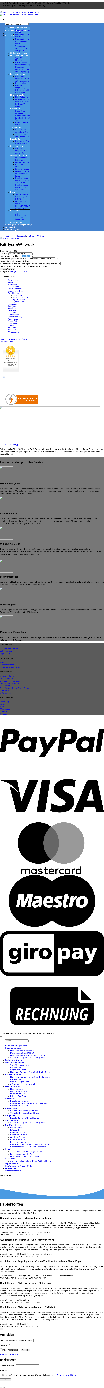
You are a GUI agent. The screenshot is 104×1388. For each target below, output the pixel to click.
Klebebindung (21, 62)
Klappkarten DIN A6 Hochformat (24, 1118)
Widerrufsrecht (7, 665)
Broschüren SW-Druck (20, 1106)
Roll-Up (11, 325)
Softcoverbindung (22, 65)
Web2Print (12, 330)
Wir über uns (6, 651)
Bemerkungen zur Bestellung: (13, 266)
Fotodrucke (20, 160)
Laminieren (15, 192)
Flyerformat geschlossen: (11, 259)
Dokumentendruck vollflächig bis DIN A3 (23, 41)
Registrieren (5, 1380)
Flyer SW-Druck (22, 102)
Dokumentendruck (18, 28)
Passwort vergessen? (9, 1354)
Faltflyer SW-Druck (36, 236)
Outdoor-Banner (22, 169)
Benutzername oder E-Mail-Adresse (16, 1340)
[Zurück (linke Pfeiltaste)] (1, 1387)
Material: (4, 254)
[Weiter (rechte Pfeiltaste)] (4, 1387)
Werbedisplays (13, 332)
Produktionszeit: (7, 261)
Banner (10, 282)
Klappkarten (15, 139)
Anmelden (25, 1350)
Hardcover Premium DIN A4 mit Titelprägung (22, 69)
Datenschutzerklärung (10, 667)
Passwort (5, 1345)
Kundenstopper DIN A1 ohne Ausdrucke (21, 187)
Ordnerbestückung (18, 53)
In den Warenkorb (7, 269)
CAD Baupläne (16, 146)
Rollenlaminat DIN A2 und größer (24, 1156)
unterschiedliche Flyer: (10, 256)
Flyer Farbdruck (21, 97)
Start (6, 236)
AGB (2, 662)
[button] (18, 25)
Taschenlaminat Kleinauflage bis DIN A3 (21, 197)
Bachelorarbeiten (17, 74)
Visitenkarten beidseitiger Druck (24, 1113)
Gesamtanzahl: (7, 251)
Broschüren (15, 109)
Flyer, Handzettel (17, 95)
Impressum (5, 654)
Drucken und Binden (19, 56)
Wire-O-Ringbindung (19, 1065)
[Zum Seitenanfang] (1, 1036)
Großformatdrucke (18, 155)
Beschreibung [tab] (11, 445)
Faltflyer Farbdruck (22, 99)
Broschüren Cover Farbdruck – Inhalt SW (22, 118)
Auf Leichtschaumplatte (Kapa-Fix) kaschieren (30, 1161)
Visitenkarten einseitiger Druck (24, 1111)
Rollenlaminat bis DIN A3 (21, 1154)
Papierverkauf (16, 222)
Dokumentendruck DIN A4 (22, 1050)
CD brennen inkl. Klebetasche (23, 1084)
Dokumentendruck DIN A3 (22, 1053)
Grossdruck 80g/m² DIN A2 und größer (21, 48)
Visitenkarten (16, 127)
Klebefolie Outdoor (18, 1135)
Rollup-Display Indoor (19, 1142)
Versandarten (11, 227)
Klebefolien (12, 310)
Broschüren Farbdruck (20, 1101)
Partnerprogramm (13, 230)
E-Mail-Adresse (7, 1366)
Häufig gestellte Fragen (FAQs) (18, 225)
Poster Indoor (21, 158)
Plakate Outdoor (22, 162)
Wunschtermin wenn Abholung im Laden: (18, 264)
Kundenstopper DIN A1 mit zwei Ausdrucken (22, 180)
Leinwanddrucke (22, 171)
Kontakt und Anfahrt (9, 649)
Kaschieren (15, 211)
